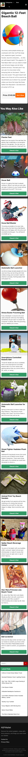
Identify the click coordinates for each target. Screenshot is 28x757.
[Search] (26, 663)
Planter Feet (6, 137)
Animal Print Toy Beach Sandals (11, 497)
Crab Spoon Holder (7, 687)
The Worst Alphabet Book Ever (11, 714)
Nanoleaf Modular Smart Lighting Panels (13, 677)
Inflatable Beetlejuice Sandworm (11, 691)
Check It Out (14, 150)
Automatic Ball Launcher (11, 268)
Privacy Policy (5, 742)
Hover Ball (5, 180)
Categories (9, 2)
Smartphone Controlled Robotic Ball (11, 358)
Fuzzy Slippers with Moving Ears (11, 706)
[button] (14, 2)
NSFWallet (6, 727)
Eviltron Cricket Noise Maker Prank (12, 673)
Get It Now (20, 95)
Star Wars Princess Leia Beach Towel (11, 591)
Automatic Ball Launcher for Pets (13, 405)
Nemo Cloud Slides (7, 710)
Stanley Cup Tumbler (8, 701)
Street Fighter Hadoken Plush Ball (13, 450)
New (17, 2)
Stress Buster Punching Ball (13, 313)
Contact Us (4, 739)
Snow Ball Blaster (8, 223)
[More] (25, 4)
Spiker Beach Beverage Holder (11, 544)
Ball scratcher (7, 637)
